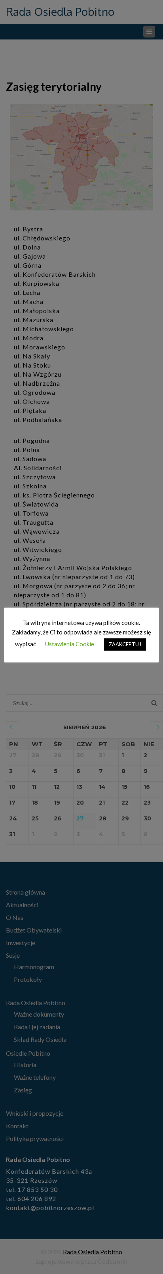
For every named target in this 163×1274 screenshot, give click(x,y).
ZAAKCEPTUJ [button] (125, 644)
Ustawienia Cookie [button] (69, 643)
